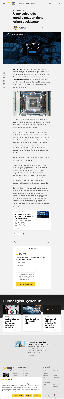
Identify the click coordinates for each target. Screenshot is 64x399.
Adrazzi (17, 228)
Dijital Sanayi (17, 10)
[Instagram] (55, 395)
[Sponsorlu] (43, 214)
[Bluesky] (58, 395)
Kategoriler (21, 3)
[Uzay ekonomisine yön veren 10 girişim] (32, 310)
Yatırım (47, 316)
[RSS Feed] (58, 398)
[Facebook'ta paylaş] (4, 77)
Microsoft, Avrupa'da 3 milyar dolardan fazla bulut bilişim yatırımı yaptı (38, 344)
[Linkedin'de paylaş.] (4, 84)
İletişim (45, 387)
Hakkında (45, 370)
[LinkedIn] (49, 395)
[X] (46, 395)
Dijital (25, 370)
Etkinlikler (33, 3)
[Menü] (4, 4)
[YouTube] (52, 395)
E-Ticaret (26, 373)
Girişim (27, 316)
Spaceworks (17, 234)
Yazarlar (45, 373)
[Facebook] (55, 398)
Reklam (45, 380)
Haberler (15, 370)
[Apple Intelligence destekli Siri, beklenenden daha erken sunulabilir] (12, 310)
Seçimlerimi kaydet (25, 284)
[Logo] (11, 3)
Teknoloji (8, 316)
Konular (27, 3)
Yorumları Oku (31, 248)
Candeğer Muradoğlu (10, 330)
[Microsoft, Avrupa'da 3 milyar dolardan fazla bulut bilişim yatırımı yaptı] (20, 344)
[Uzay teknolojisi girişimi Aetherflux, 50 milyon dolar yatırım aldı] (52, 310)
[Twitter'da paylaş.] (4, 81)
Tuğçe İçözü (28, 329)
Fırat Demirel (31, 355)
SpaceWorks (18, 79)
